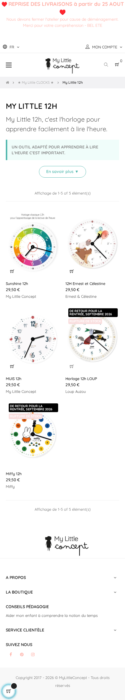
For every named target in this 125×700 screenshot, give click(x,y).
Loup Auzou (75, 391)
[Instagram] (33, 654)
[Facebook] (11, 654)
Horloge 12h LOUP (81, 378)
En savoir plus (62, 171)
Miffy (10, 486)
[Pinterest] (22, 654)
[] (12, 271)
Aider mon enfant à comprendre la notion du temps (52, 615)
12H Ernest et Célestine (85, 283)
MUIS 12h (13, 378)
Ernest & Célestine (81, 296)
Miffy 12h (14, 473)
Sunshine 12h (17, 283)
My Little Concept (21, 296)
